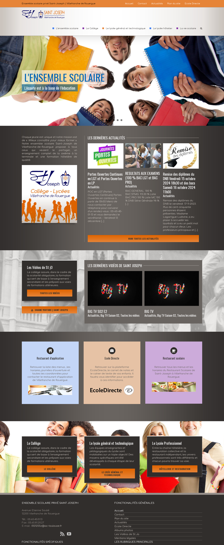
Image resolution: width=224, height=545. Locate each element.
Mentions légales (125, 538)
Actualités (93, 187)
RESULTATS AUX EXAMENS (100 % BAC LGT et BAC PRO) (142, 178)
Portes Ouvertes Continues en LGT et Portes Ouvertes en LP (105, 178)
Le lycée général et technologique (112, 473)
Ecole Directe (122, 526)
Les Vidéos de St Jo (126, 534)
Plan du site (121, 518)
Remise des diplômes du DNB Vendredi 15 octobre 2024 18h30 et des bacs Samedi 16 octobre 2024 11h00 (179, 182)
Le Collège (50, 469)
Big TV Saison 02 (110, 315)
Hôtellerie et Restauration (174, 469)
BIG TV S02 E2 (97, 311)
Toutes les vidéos (50, 293)
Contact (119, 514)
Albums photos (123, 530)
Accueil (118, 510)
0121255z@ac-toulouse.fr (46, 526)
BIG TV (148, 311)
